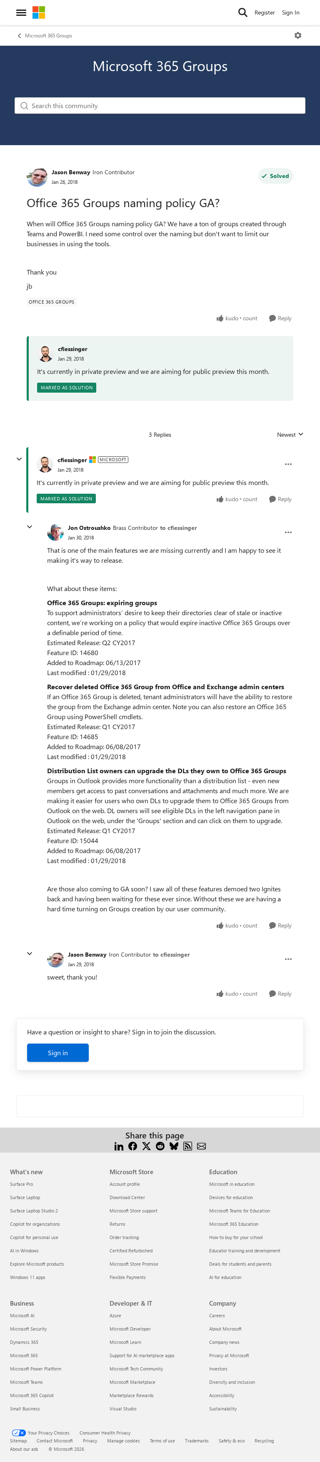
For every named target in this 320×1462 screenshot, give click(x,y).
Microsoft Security (28, 1329)
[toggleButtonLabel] (298, 35)
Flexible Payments (128, 1277)
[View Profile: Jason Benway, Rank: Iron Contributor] (37, 176)
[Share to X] (146, 1145)
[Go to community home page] (38, 12)
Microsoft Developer (130, 1329)
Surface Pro (21, 1184)
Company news (224, 1342)
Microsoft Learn (125, 1342)
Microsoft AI (22, 1315)
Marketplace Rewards (132, 1395)
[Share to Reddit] (160, 1145)
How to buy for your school (236, 1237)
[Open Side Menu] (21, 12)
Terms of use (162, 1440)
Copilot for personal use (34, 1237)
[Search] (243, 12)
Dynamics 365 (24, 1342)
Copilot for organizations (35, 1224)
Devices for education (231, 1197)
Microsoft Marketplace (132, 1382)
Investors (218, 1369)
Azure (115, 1315)
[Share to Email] (201, 1145)
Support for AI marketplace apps (142, 1355)
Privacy (90, 1440)
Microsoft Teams (26, 1382)
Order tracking (124, 1237)
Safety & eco (232, 1440)
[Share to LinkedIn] (119, 1145)
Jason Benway (71, 172)
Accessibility (221, 1395)
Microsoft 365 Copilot (32, 1395)
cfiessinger (73, 349)
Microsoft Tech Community (136, 1369)
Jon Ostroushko (89, 528)
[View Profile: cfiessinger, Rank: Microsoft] (45, 464)
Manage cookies (123, 1440)
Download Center (127, 1197)
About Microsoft (225, 1329)
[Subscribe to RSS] (187, 1145)
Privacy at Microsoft (229, 1355)
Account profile (125, 1184)
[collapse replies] (19, 459)
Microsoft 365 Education (233, 1224)
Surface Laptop (25, 1197)
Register (265, 12)
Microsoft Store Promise (134, 1264)
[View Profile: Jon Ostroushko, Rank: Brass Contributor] (55, 532)
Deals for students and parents (240, 1264)
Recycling (264, 1440)
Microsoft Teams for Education (239, 1210)
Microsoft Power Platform (35, 1369)
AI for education (225, 1277)
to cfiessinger (178, 528)
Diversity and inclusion (232, 1382)
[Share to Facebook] (132, 1145)
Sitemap (18, 1440)
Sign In (291, 12)
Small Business (25, 1408)
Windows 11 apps (27, 1277)
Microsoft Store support (134, 1210)
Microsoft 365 (24, 1355)
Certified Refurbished (131, 1250)
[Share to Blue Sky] (174, 1145)
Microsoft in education (232, 1184)
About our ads (24, 1449)
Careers (217, 1315)
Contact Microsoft (55, 1440)
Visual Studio (123, 1408)
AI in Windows (24, 1250)
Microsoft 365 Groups (48, 35)
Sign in (58, 1052)
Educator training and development (244, 1250)
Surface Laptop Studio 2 (34, 1210)
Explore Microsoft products (37, 1264)
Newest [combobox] (290, 434)
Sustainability (223, 1408)
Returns (117, 1224)
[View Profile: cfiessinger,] (45, 353)
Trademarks (197, 1440)
